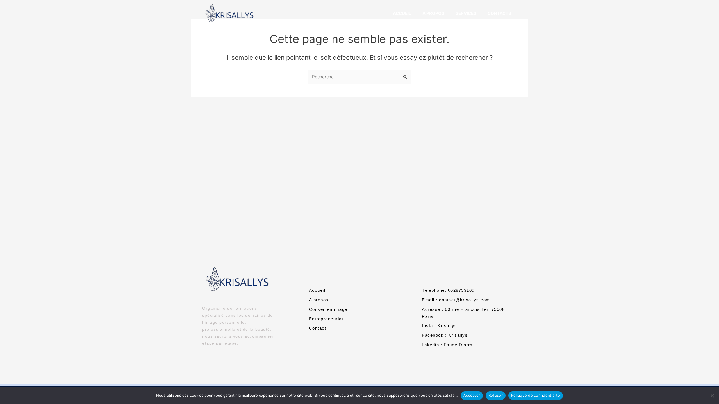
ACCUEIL (402, 13)
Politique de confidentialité (535, 395)
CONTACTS (499, 13)
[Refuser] (712, 395)
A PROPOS (433, 13)
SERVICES (466, 13)
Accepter (471, 395)
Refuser (495, 395)
